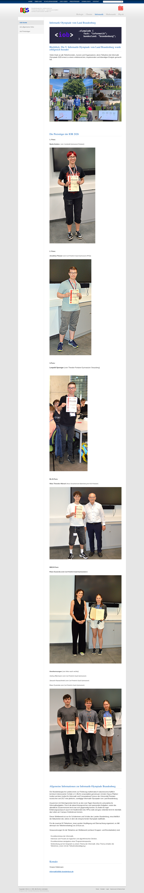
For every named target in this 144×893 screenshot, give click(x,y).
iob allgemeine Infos (27, 27)
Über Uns (38, 1)
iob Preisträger (25, 31)
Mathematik (111, 14)
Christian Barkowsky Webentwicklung (38, 891)
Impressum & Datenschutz (117, 889)
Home (30, 1)
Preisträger (74, 1)
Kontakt (96, 1)
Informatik (99, 14)
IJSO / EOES (64, 1)
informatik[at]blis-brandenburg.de (61, 871)
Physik (121, 14)
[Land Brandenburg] (121, 8)
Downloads (86, 1)
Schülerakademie (51, 1)
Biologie (79, 14)
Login (107, 889)
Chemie (89, 14)
